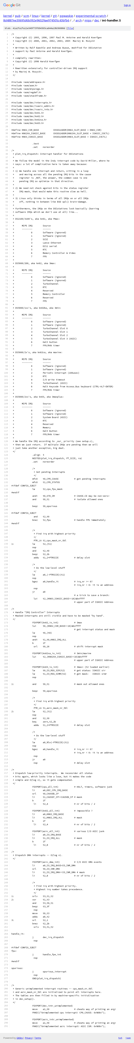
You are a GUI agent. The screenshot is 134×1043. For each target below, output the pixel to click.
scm (26, 16)
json (128, 1037)
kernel (7, 16)
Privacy (28, 1037)
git (55, 16)
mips (88, 20)
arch (78, 20)
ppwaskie (66, 16)
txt (120, 1037)
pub (18, 16)
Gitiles (20, 1037)
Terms (37, 1037)
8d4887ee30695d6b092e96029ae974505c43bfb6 (36, 20)
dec (96, 20)
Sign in (127, 5)
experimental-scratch (91, 16)
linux (35, 16)
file (70, 28)
